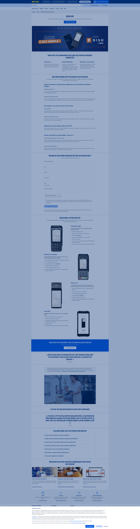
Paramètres (35, 517)
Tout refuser (99, 526)
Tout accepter (90, 526)
